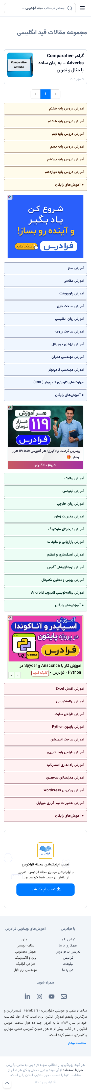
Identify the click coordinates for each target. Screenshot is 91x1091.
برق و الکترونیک (25, 958)
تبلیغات (68, 964)
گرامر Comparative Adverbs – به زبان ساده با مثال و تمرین (61, 63)
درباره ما (68, 970)
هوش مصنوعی (25, 952)
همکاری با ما (68, 945)
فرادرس (68, 958)
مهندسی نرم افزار (25, 970)
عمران (25, 939)
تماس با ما (67, 939)
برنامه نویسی (25, 945)
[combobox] (36, 8)
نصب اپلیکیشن (43, 889)
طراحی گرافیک (25, 964)
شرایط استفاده (73, 1070)
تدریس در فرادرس (68, 952)
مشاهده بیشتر (77, 1043)
